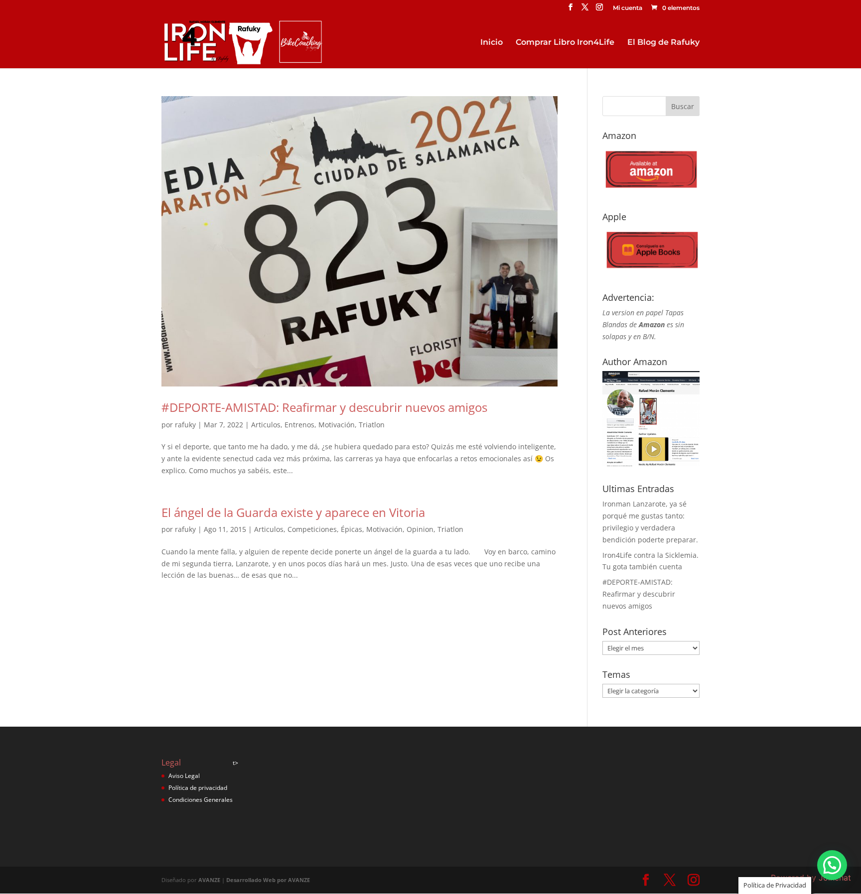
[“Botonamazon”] (651, 191)
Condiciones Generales (200, 799)
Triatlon (372, 424)
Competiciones (312, 529)
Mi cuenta (627, 8)
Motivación (336, 424)
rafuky (185, 424)
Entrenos (299, 424)
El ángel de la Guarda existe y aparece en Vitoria (293, 512)
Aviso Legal (184, 775)
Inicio (491, 43)
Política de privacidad (197, 787)
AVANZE (209, 880)
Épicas (351, 529)
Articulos (266, 424)
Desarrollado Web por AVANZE (268, 880)
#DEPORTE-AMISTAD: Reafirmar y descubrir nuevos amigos (324, 407)
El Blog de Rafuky (663, 43)
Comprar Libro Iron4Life (565, 43)
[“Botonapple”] (651, 271)
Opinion (420, 529)
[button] (832, 865)
